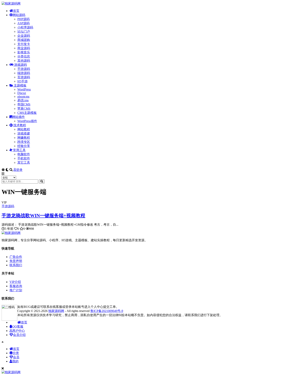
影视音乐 (23, 52)
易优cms (23, 100)
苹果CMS (23, 108)
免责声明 (15, 261)
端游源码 (23, 73)
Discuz (21, 93)
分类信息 (23, 56)
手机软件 (23, 158)
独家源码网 (56, 311)
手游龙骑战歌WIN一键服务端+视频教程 (43, 215)
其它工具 (23, 162)
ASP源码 (23, 23)
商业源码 (23, 48)
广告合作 (15, 256)
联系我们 (15, 265)
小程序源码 (25, 27)
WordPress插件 (27, 121)
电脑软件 (23, 154)
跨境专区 (23, 141)
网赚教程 (23, 137)
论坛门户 (23, 31)
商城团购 (23, 39)
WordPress (24, 89)
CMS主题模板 (27, 112)
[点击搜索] (42, 181)
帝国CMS (23, 104)
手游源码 (23, 69)
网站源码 (19, 15)
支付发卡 (23, 44)
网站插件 (18, 117)
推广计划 (15, 290)
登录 (19, 170)
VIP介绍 (15, 282)
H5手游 (22, 81)
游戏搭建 (23, 133)
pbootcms (23, 96)
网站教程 (23, 129)
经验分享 (23, 146)
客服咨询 (15, 286)
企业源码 (23, 35)
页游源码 (23, 77)
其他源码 (23, 60)
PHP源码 (23, 19)
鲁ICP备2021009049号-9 (106, 311)
